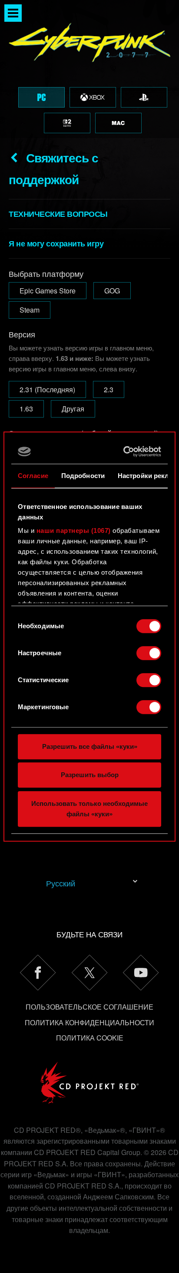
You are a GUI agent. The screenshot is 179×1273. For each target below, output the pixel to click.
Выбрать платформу (46, 273)
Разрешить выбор (90, 774)
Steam (30, 310)
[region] (89, 69)
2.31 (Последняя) (47, 389)
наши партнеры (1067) (73, 530)
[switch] (148, 653)
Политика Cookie (89, 1038)
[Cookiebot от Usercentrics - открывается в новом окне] (124, 451)
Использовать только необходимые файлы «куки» (89, 809)
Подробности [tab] (83, 475)
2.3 (108, 389)
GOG (112, 291)
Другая (73, 409)
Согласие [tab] (33, 475)
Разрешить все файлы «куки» (89, 746)
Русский (60, 883)
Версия (22, 334)
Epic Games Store (48, 291)
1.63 (26, 409)
